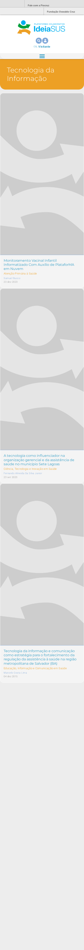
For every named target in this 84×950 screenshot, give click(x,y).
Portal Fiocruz (11, 4)
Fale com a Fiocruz (38, 5)
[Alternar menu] (42, 56)
